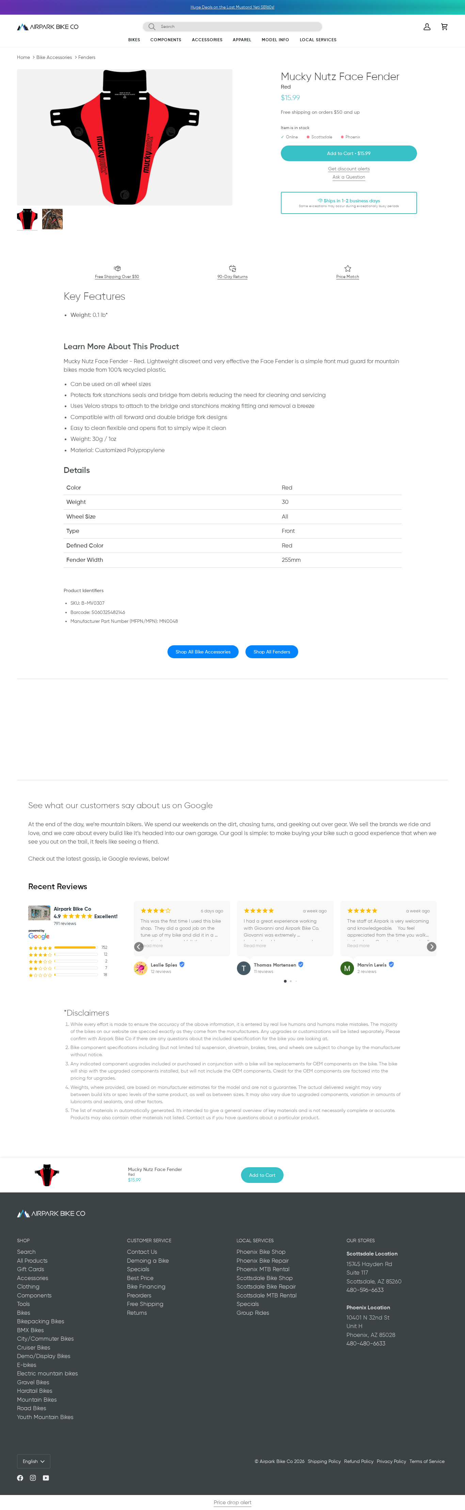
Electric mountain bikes (47, 1373)
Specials (138, 1269)
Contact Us (142, 1251)
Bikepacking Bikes (40, 1321)
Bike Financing (146, 1286)
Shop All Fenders (271, 651)
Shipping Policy (324, 1461)
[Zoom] (125, 137)
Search (26, 1251)
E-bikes (26, 1364)
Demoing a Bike (148, 1260)
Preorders (139, 1295)
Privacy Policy (391, 1461)
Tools (23, 1303)
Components (34, 1295)
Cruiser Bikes (33, 1347)
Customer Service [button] (149, 1240)
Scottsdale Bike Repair (266, 1286)
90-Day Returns (232, 276)
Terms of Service (427, 1461)
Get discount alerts (349, 168)
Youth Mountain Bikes (45, 1417)
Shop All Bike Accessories (202, 651)
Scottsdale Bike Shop (265, 1278)
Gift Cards (30, 1269)
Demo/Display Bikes (43, 1356)
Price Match (347, 276)
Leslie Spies (164, 965)
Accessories (32, 1278)
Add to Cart (262, 1175)
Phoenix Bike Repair (263, 1260)
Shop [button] (23, 1240)
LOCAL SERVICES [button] (255, 1240)
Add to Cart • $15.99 (349, 153)
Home (23, 57)
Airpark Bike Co (276, 1461)
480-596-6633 (365, 1289)
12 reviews (161, 971)
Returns (137, 1312)
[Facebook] (20, 1478)
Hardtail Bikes (34, 1390)
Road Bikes (31, 1408)
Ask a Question (349, 177)
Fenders (86, 57)
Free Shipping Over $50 (117, 276)
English (30, 1461)
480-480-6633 (366, 1343)
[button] (134, 41)
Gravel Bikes (33, 1382)
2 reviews (366, 971)
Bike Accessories (54, 57)
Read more (152, 945)
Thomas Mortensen (275, 965)
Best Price (140, 1278)
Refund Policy (358, 1461)
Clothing (28, 1286)
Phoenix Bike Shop (261, 1251)
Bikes (23, 1312)
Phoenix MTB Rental (263, 1269)
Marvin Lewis (372, 965)
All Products (32, 1260)
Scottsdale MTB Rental (266, 1295)
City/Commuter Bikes (45, 1338)
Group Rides (253, 1312)
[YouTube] (46, 1478)
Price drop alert (233, 1502)
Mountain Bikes (37, 1399)
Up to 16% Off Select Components (278, 7)
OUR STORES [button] (361, 1240)
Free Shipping (145, 1303)
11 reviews (263, 971)
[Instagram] (33, 1478)
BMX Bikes (30, 1330)
